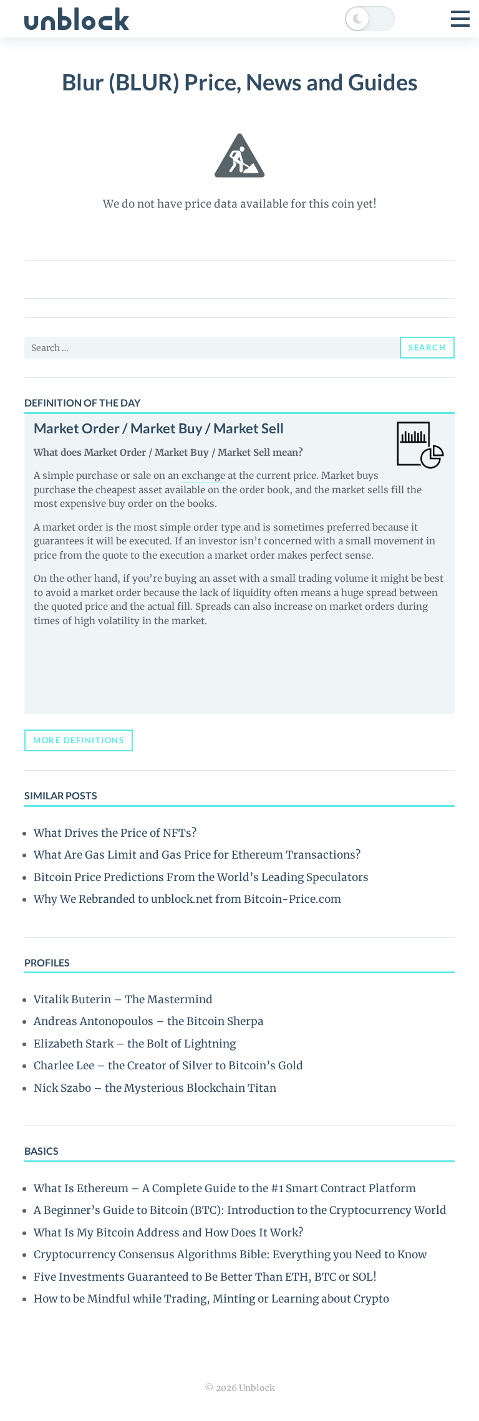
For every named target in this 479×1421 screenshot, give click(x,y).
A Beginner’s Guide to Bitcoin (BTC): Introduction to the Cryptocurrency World (240, 1210)
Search (427, 347)
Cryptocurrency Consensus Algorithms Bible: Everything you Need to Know (230, 1254)
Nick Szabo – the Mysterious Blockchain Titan (155, 1088)
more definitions (78, 740)
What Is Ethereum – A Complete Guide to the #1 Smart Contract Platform (225, 1188)
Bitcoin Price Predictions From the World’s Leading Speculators (201, 877)
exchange (203, 475)
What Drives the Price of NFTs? (115, 833)
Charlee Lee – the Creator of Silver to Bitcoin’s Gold (168, 1065)
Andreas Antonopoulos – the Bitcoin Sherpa (149, 1021)
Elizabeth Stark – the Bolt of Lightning (135, 1044)
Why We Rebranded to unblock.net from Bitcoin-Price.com (187, 899)
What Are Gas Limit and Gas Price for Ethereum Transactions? (197, 855)
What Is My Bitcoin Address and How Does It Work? (168, 1233)
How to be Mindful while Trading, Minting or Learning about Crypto (211, 1299)
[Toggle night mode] (370, 18)
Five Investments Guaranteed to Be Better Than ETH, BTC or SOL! (205, 1277)
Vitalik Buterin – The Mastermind (123, 999)
